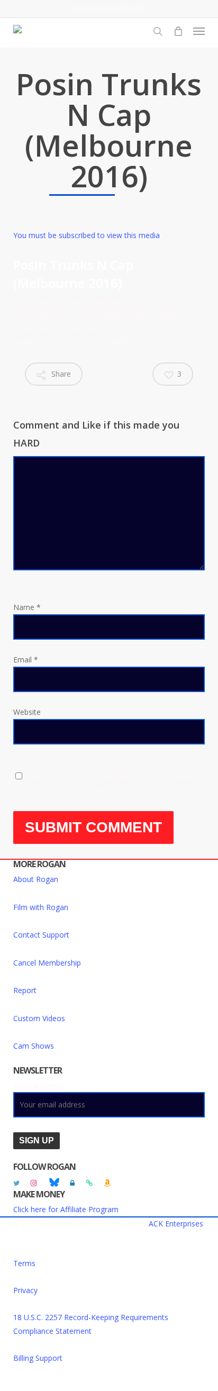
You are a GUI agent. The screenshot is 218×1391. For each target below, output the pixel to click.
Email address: (37, 1085)
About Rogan (35, 879)
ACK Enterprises (176, 1224)
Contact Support (41, 935)
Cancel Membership (47, 963)
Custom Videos (39, 1018)
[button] (199, 31)
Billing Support (37, 1358)
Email (25, 659)
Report (25, 990)
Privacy (25, 1290)
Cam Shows (33, 1046)
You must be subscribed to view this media (86, 235)
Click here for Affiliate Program (66, 1209)
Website (27, 712)
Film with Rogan (40, 907)
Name (27, 607)
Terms (24, 1263)
